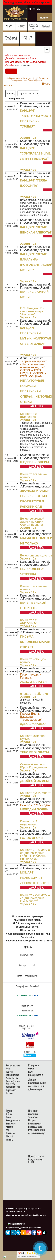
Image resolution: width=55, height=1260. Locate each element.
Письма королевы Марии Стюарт (35, 641)
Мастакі (9, 1136)
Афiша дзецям (12, 1078)
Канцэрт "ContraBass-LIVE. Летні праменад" (35, 153)
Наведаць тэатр (35, 1127)
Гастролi (9, 1072)
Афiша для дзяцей (36, 1086)
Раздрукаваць (16, 98)
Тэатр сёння (33, 1117)
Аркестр (9, 1127)
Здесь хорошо (33, 723)
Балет (30, 1072)
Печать (46, 84)
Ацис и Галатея (33, 681)
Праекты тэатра (35, 1123)
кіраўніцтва (33, 1114)
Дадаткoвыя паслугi (36, 1133)
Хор (7, 1130)
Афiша (8, 1068)
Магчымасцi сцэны (36, 1130)
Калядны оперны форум (35, 1160)
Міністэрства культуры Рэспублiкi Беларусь (26, 1215)
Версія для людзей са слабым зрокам (27, 2)
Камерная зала (12, 1075)
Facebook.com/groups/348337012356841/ (30, 940)
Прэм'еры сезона (35, 1075)
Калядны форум (13, 1087)
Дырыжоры (11, 1123)
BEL (30, 8)
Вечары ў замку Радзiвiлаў (13, 1082)
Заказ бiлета (36, 406)
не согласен (22, 65)
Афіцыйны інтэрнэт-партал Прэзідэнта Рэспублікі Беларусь (23, 1210)
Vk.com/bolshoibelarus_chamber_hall (28, 933)
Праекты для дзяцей (37, 1083)
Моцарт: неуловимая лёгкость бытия (34, 877)
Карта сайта (11, 1090)
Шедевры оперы (34, 462)
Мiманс (9, 1140)
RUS (34, 8)
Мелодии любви (34, 809)
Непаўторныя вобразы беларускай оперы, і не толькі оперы (36, 391)
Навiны (9, 1093)
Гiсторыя (32, 1120)
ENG (38, 8)
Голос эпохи (31, 837)
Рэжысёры (10, 1133)
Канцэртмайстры (13, 1120)
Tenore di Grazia (34, 752)
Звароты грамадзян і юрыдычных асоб (23, 1227)
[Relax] (29, 1054)
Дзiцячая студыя (35, 1089)
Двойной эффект (35, 780)
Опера (31, 1068)
